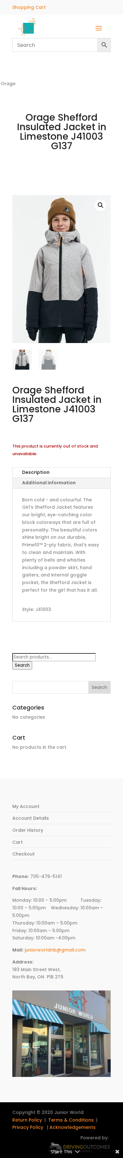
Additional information (49, 483)
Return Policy (27, 1120)
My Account (25, 806)
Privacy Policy (27, 1127)
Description (36, 472)
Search (22, 665)
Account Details (30, 818)
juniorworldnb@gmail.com (55, 950)
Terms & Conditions (71, 1120)
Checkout (23, 854)
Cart (17, 842)
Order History (27, 830)
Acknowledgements (73, 1127)
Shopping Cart (29, 7)
